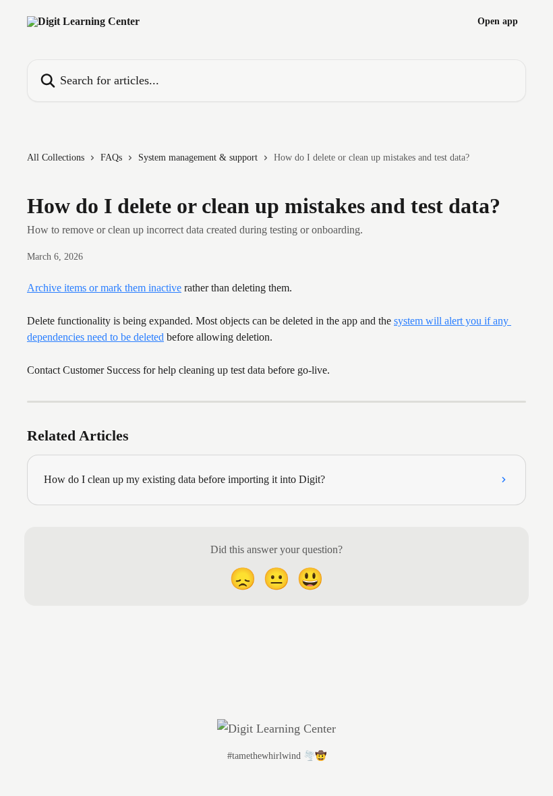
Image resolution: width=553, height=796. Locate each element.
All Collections (55, 157)
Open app (497, 21)
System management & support (198, 157)
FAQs (111, 157)
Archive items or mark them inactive (104, 287)
